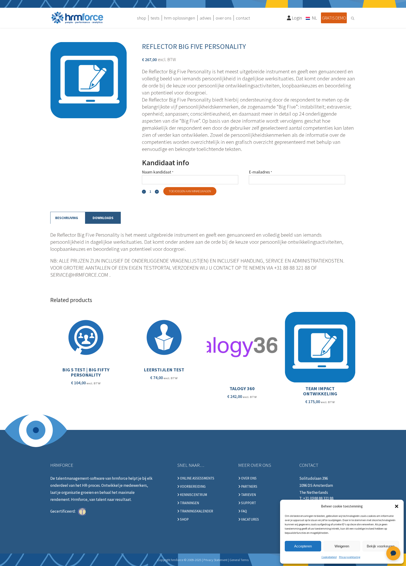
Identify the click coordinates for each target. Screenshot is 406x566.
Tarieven (248, 495)
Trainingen (189, 503)
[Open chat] (393, 553)
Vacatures (249, 519)
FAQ (243, 511)
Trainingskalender (196, 511)
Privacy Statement (215, 560)
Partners (248, 486)
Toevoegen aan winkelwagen (190, 191)
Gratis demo (334, 18)
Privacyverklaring (349, 557)
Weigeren (342, 546)
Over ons (248, 478)
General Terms (239, 560)
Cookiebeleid (329, 557)
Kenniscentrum (193, 495)
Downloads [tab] (103, 218)
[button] (396, 506)
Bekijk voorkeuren (380, 546)
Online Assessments (196, 478)
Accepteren (303, 546)
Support (248, 503)
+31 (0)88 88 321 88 (318, 498)
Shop (184, 519)
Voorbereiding (192, 486)
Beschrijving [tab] (66, 218)
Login (296, 18)
